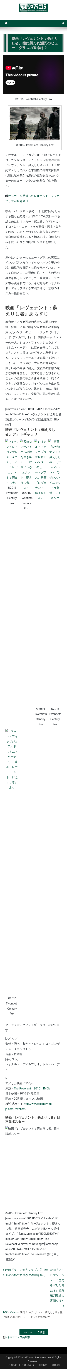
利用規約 (43, 1365)
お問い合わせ (27, 1365)
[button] (12, 472)
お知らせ (12, 1365)
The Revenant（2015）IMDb (32, 1088)
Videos (14, 1312)
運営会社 (56, 1365)
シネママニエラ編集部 (17, 1337)
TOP (5, 1312)
